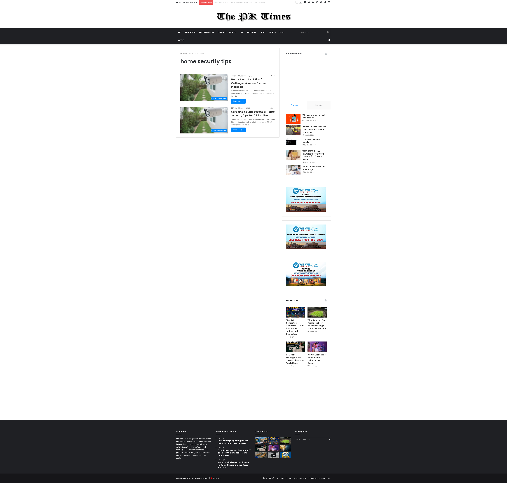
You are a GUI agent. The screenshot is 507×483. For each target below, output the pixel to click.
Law (242, 32)
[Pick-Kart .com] (253, 16)
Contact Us (290, 478)
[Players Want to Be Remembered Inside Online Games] (317, 346)
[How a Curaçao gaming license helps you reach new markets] (261, 440)
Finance (222, 32)
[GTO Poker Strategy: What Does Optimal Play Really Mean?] (295, 346)
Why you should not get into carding (313, 116)
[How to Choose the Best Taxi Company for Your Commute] (293, 130)
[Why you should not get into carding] (293, 119)
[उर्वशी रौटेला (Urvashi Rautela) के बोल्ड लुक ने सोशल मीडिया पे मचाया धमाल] (293, 155)
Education (190, 32)
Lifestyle (251, 32)
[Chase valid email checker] (293, 143)
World (181, 40)
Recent (318, 105)
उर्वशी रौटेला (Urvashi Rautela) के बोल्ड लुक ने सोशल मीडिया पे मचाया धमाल (313, 155)
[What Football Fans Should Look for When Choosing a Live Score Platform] (317, 312)
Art (180, 32)
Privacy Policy (302, 478)
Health (232, 32)
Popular (294, 105)
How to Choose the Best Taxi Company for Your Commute (314, 129)
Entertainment (206, 32)
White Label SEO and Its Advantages (313, 168)
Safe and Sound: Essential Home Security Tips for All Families (253, 113)
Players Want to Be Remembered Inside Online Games (317, 358)
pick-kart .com (324, 478)
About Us (281, 478)
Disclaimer (313, 478)
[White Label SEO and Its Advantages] (293, 170)
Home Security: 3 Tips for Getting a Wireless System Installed (249, 83)
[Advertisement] (306, 76)
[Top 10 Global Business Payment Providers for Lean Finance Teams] (285, 448)
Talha (235, 76)
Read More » (238, 101)
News (262, 32)
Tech (281, 32)
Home (184, 53)
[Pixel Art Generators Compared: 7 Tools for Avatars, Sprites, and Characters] (295, 312)
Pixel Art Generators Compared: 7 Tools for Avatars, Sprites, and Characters (245, 2)
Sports (272, 32)
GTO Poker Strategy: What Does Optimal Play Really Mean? (295, 358)
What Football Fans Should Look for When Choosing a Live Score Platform (317, 324)
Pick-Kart (216, 478)
